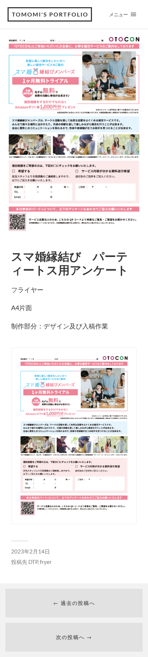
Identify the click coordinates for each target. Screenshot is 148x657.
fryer (46, 562)
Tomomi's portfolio (50, 14)
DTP (33, 562)
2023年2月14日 (30, 551)
